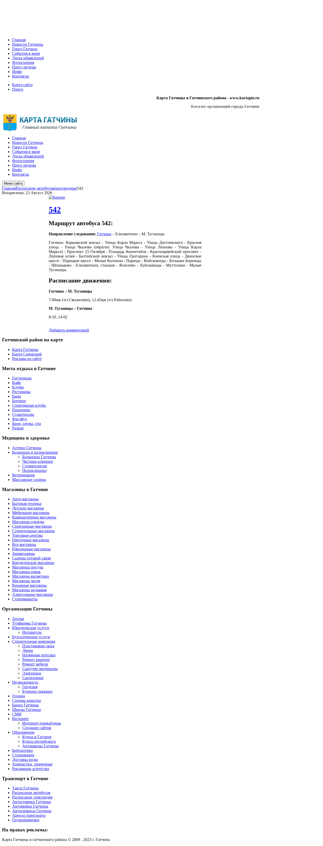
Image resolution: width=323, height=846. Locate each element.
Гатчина (104, 234)
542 (55, 209)
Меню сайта (13, 183)
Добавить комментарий (69, 330)
